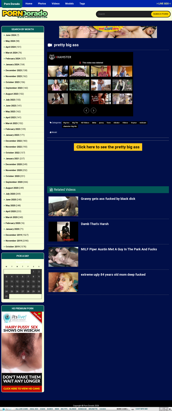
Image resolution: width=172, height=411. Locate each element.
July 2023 (10, 99)
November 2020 (14, 170)
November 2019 (14, 240)
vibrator (117, 123)
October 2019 (12, 246)
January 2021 (12, 158)
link (169, 369)
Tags (82, 3)
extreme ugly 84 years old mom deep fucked (113, 274)
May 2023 (10, 111)
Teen (109, 123)
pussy (101, 123)
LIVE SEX (163, 3)
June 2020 (11, 199)
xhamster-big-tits (70, 126)
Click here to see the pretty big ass (108, 147)
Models (69, 3)
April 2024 (11, 47)
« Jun (5, 301)
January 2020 (12, 229)
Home (29, 3)
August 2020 (12, 188)
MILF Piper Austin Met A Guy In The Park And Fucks (119, 249)
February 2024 (13, 58)
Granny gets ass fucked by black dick (108, 199)
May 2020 (10, 205)
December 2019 (14, 235)
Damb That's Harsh (95, 224)
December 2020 (14, 164)
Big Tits (75, 123)
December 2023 (14, 70)
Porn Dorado (12, 3)
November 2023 (14, 76)
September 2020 (14, 182)
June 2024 (11, 35)
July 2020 (10, 194)
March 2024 (11, 52)
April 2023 (11, 117)
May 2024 (10, 41)
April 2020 (11, 211)
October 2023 (12, 82)
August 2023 (12, 94)
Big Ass (66, 123)
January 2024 (12, 64)
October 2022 (12, 152)
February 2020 (13, 223)
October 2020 (12, 176)
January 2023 (12, 135)
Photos (42, 3)
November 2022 (14, 147)
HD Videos (85, 123)
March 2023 (11, 123)
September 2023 (14, 88)
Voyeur (134, 123)
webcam (143, 123)
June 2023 (11, 105)
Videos (56, 3)
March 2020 (11, 217)
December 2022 (14, 141)
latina (94, 123)
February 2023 (13, 129)
